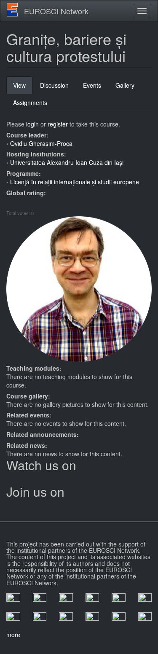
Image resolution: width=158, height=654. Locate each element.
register (58, 124)
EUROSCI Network (56, 10)
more (13, 634)
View (22, 87)
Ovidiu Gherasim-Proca (41, 143)
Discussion (54, 85)
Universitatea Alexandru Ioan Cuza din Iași (66, 162)
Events (92, 85)
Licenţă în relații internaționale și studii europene (74, 182)
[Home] (12, 9)
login (32, 124)
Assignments (30, 102)
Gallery (124, 85)
